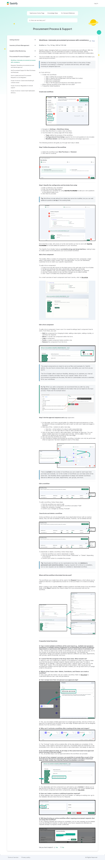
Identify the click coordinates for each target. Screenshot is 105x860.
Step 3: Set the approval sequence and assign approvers (63, 82)
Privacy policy (25, 857)
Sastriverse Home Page (37, 13)
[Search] (29, 20)
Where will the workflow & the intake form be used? (58, 84)
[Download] (49, 424)
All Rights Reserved (91, 857)
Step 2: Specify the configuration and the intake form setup (64, 78)
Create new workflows (49, 74)
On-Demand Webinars (68, 13)
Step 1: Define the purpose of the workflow (59, 77)
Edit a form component (53, 81)
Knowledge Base (52, 13)
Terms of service (13, 857)
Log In (96, 3)
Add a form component (53, 80)
